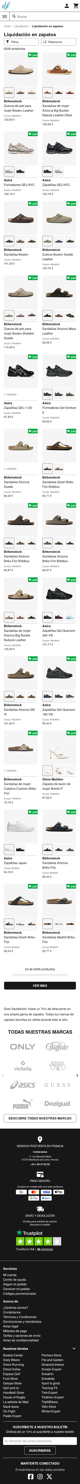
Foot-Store (10, 1378)
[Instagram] (40, 1477)
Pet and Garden (52, 1360)
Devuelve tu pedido (40, 1224)
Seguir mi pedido (15, 1284)
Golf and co (11, 1388)
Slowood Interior (53, 1364)
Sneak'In (48, 1374)
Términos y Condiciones (20, 1317)
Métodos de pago (15, 1331)
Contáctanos (40, 1151)
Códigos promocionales (19, 1293)
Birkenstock (13, 101)
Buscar (22, 16)
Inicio (7, 26)
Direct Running (13, 1364)
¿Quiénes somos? (15, 1307)
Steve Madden (52, 779)
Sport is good (51, 1383)
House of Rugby (14, 1397)
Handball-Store (13, 1392)
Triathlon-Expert (52, 1397)
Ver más (40, 985)
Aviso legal (10, 1326)
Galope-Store (12, 1383)
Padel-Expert (12, 1416)
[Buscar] (14, 16)
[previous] (2, 1075)
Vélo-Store (49, 1406)
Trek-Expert (49, 1392)
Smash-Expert (51, 1369)
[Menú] (4, 16)
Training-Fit (49, 1388)
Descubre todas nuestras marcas (40, 1118)
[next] (77, 1075)
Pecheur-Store (51, 1355)
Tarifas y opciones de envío (22, 1335)
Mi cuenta (10, 1275)
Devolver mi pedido (16, 1289)
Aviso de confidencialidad (21, 1340)
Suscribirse (40, 1450)
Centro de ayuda (14, 1279)
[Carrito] (76, 6)
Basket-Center (13, 1355)
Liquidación (21, 26)
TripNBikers (50, 1402)
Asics (8, 180)
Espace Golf (11, 1374)
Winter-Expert (51, 1411)
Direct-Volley (12, 1369)
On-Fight (9, 1411)
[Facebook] (31, 1477)
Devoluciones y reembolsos (22, 1321)
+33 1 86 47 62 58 (40, 1164)
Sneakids (48, 1378)
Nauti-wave (11, 1406)
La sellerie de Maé (16, 1402)
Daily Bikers (11, 1360)
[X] (49, 1477)
